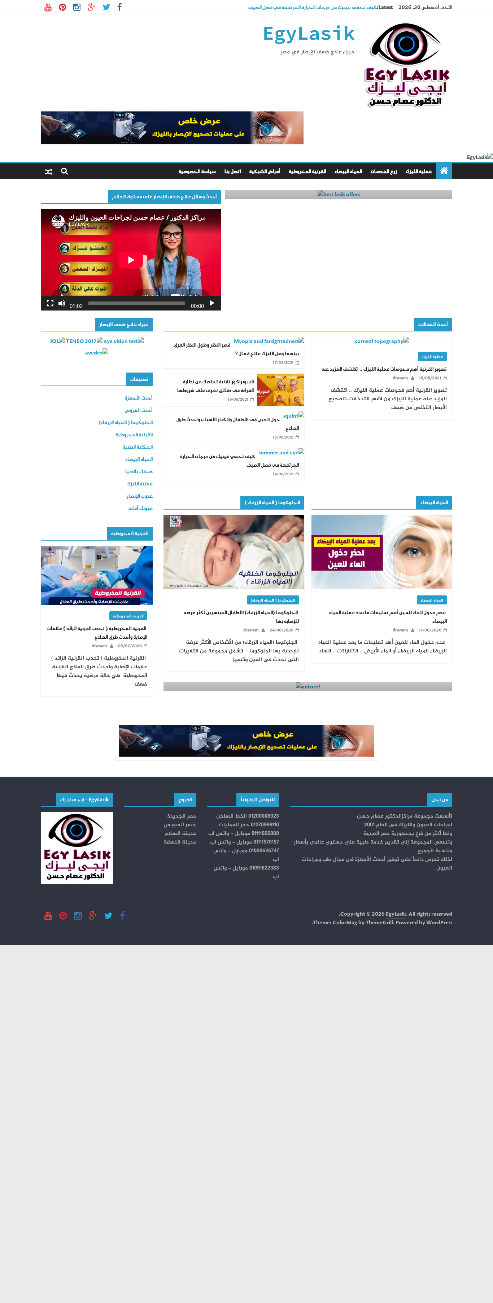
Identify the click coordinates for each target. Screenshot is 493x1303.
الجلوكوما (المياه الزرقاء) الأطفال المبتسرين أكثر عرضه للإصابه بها (241, 616)
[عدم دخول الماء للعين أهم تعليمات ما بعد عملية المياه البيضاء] (381, 519)
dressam (400, 378)
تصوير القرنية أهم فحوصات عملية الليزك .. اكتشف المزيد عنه (384, 368)
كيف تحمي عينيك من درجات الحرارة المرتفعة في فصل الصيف (239, 460)
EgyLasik (308, 34)
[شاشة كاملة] (50, 303)
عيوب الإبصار (140, 495)
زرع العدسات (384, 171)
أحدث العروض (139, 409)
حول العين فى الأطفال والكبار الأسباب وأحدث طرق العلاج (318, 5)
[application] (131, 260)
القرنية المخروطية (307, 171)
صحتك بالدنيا (139, 471)
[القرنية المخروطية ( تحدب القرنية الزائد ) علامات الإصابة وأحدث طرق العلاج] (97, 550)
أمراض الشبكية (264, 171)
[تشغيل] (211, 303)
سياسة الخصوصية (197, 171)
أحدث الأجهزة (139, 397)
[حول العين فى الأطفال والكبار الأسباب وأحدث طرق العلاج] (293, 415)
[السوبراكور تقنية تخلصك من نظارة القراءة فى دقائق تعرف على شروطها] (280, 377)
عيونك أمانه (140, 507)
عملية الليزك (419, 171)
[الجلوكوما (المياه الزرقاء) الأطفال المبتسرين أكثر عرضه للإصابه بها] (233, 519)
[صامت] (61, 303)
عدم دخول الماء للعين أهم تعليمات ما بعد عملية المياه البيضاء (388, 616)
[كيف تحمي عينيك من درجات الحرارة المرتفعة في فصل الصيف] (281, 452)
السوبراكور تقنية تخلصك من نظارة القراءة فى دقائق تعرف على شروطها (215, 386)
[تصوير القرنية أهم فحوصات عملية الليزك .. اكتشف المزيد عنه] (382, 340)
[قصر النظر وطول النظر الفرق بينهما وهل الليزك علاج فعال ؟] (269, 340)
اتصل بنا (232, 171)
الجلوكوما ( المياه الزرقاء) (272, 600)
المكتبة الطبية (138, 446)
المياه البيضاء (348, 171)
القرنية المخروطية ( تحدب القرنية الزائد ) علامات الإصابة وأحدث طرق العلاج (97, 632)
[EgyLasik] (444, 171)
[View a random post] (49, 171)
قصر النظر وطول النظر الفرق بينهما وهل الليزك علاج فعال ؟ (236, 349)
